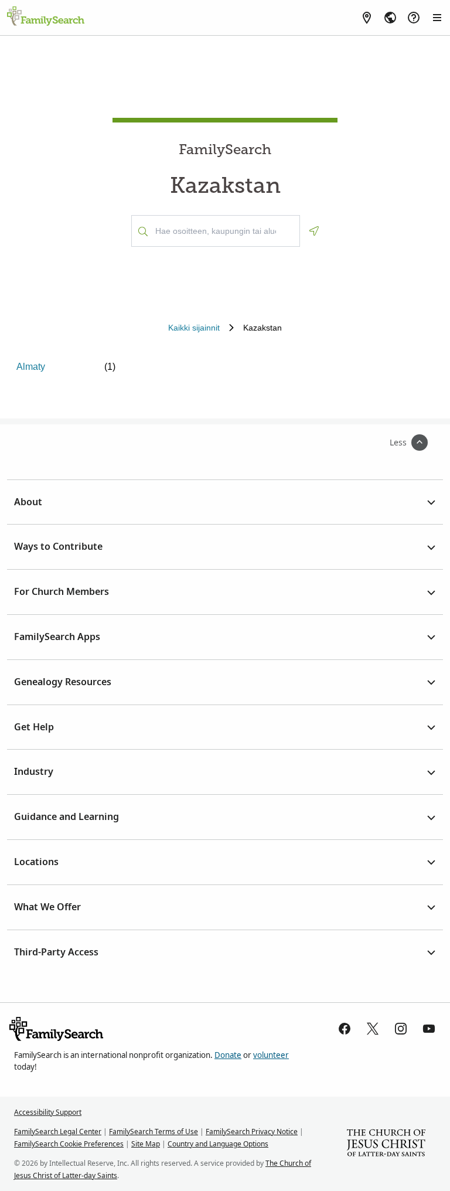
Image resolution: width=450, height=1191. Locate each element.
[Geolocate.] (314, 231)
